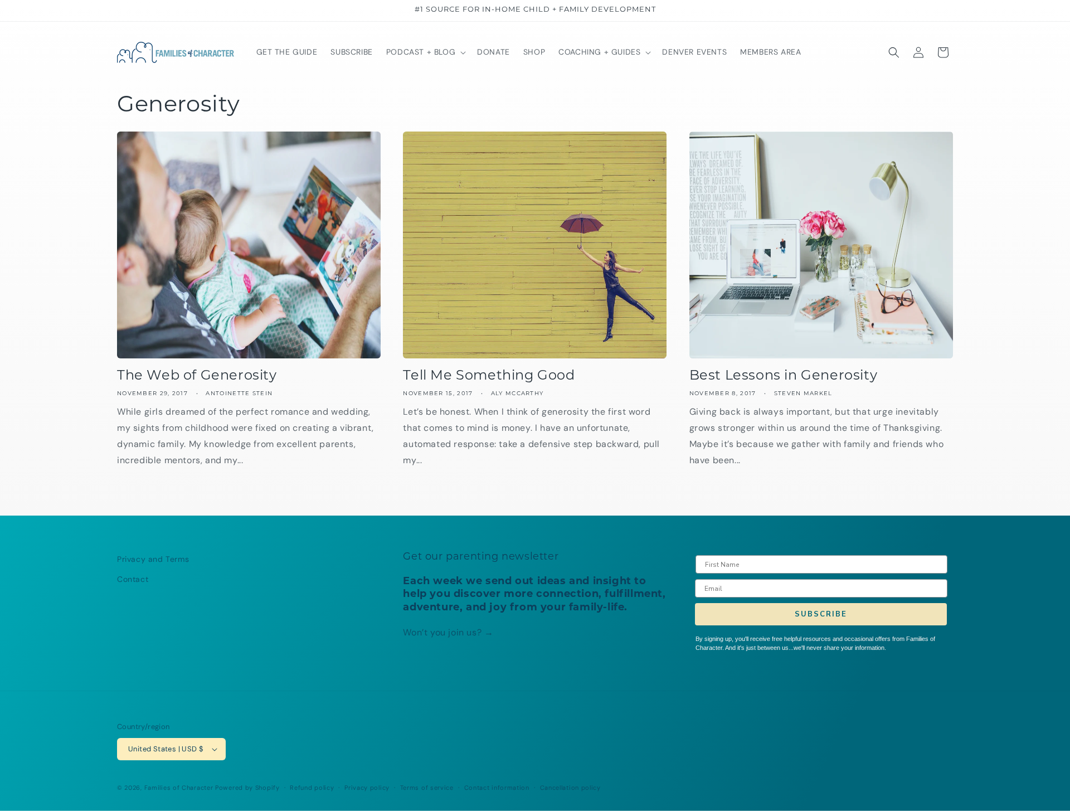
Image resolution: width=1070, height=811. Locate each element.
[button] (425, 52)
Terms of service (427, 787)
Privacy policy (367, 787)
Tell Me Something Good (489, 376)
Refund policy (312, 787)
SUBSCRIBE (821, 614)
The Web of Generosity (197, 376)
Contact (132, 579)
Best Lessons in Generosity (783, 376)
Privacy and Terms (153, 559)
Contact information (496, 787)
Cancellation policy (570, 787)
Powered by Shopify (247, 787)
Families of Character (178, 787)
